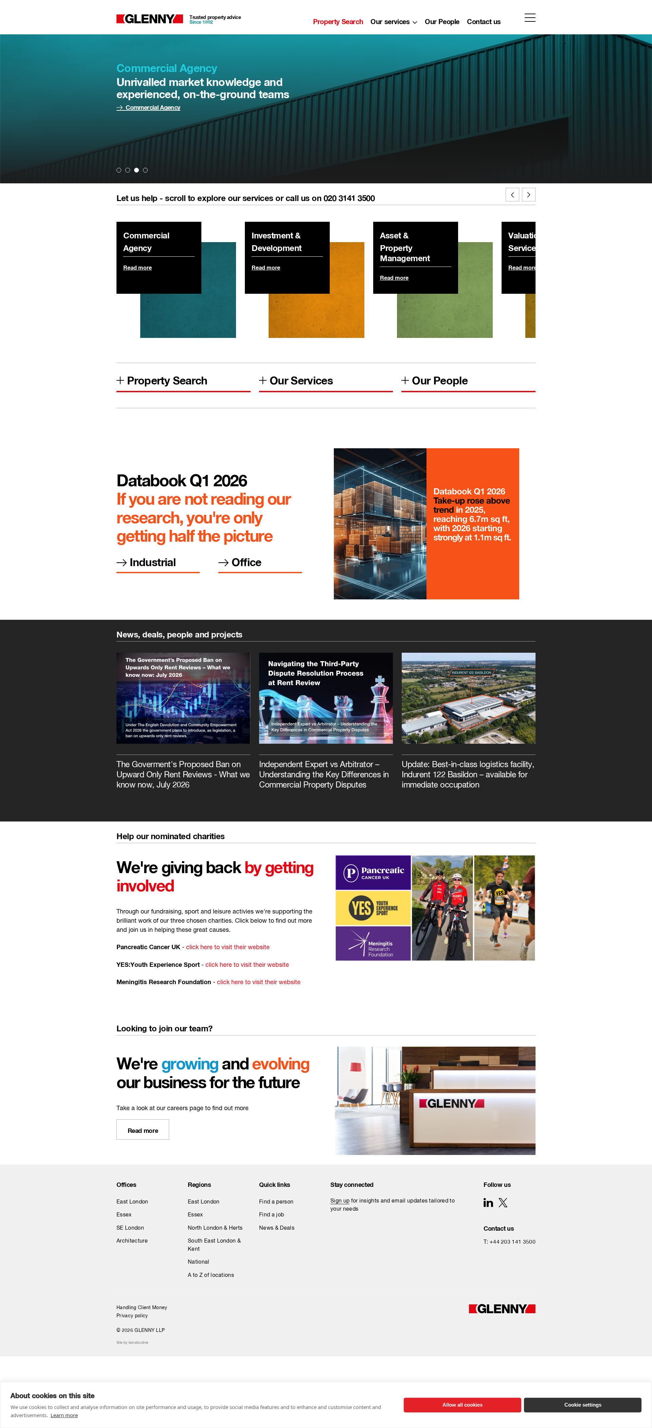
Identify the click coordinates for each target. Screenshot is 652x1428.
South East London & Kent (214, 1245)
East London (132, 1202)
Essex (124, 1215)
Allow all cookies (462, 1405)
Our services (390, 20)
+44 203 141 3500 (513, 1242)
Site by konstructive (132, 1342)
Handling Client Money (141, 1307)
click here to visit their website (228, 947)
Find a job (271, 1215)
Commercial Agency (153, 106)
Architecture (132, 1241)
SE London (130, 1228)
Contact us (484, 20)
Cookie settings (582, 1405)
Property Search (338, 20)
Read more (137, 266)
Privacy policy (132, 1316)
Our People (442, 20)
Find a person (276, 1202)
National (199, 1262)
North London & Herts (215, 1228)
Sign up (339, 1201)
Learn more (64, 1415)
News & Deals (276, 1228)
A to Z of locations (211, 1275)
